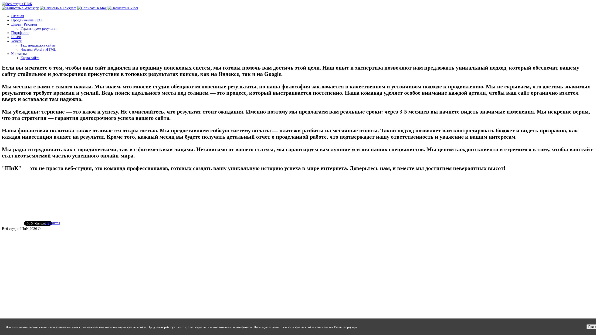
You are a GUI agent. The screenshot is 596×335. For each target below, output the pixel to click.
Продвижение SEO (26, 20)
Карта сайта (29, 58)
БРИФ (16, 37)
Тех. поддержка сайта (37, 45)
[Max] (92, 8)
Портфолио (20, 33)
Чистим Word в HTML (38, 49)
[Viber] (123, 8)
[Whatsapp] (20, 8)
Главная (17, 16)
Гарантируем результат (38, 28)
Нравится (52, 223)
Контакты (19, 54)
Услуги (16, 41)
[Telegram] (58, 8)
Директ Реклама (24, 24)
